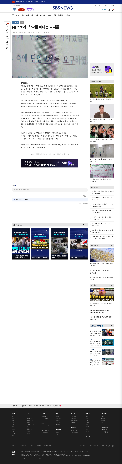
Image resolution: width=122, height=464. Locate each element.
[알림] (113, 9)
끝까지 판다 (58, 432)
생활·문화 (42, 15)
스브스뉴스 (73, 427)
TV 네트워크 (15, 433)
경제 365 (58, 422)
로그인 (100, 5)
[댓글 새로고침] (17, 185)
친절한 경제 (58, 420)
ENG (95, 5)
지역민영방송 (94, 446)
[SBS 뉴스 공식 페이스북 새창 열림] (106, 445)
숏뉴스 (87, 422)
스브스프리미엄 (104, 413)
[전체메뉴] (12, 15)
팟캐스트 (103, 418)
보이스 (43, 428)
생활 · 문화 (14, 427)
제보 (87, 418)
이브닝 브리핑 (45, 418)
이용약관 (39, 445)
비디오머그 (73, 413)
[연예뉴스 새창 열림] (102, 69)
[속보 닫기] (113, 2)
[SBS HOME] (112, 5)
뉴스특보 (29, 433)
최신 (13, 416)
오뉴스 (28, 427)
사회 (32, 15)
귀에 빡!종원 (74, 418)
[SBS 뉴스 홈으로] (63, 8)
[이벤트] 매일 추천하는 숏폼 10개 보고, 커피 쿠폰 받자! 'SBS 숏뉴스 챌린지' (41, 406)
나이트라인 (29, 429)
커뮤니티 (103, 420)
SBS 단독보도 (59, 418)
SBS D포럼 (103, 432)
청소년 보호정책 (86, 455)
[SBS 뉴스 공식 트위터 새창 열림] (109, 445)
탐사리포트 (58, 429)
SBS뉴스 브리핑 (45, 430)
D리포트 (58, 424)
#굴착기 (104, 10)
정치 (23, 15)
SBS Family (84, 446)
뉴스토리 (15, 22)
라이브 (87, 420)
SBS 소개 (15, 446)
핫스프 (91, 359)
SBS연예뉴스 (104, 427)
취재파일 (60, 15)
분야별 (13, 413)
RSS (87, 429)
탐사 (57, 434)
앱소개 (87, 427)
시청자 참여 (24, 446)
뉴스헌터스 (29, 418)
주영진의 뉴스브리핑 (31, 424)
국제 (36, 15)
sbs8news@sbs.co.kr (64, 451)
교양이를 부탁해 (74, 420)
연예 (54, 15)
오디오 (43, 423)
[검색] (109, 10)
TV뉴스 (67, 15)
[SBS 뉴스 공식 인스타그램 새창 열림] (113, 445)
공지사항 (88, 436)
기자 (87, 424)
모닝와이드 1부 (30, 420)
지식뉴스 (103, 416)
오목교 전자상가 (74, 432)
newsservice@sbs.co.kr (61, 454)
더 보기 (84, 224)
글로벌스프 (92, 330)
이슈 (13, 435)
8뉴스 (17, 15)
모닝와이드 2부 (30, 422)
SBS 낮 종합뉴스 (45, 432)
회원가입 (106, 5)
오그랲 (91, 339)
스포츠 (49, 15)
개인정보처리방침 (47, 445)
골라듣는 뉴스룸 (45, 426)
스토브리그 (73, 422)
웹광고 (32, 445)
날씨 (87, 416)
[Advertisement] (50, 214)
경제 (27, 15)
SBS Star (103, 430)
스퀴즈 (102, 422)
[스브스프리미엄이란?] (103, 325)
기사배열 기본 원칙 (77, 455)
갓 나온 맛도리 (74, 430)
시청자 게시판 (89, 431)
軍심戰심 (44, 416)
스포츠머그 (73, 416)
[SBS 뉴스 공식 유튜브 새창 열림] (103, 446)
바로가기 (88, 413)
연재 (57, 413)
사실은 (57, 416)
